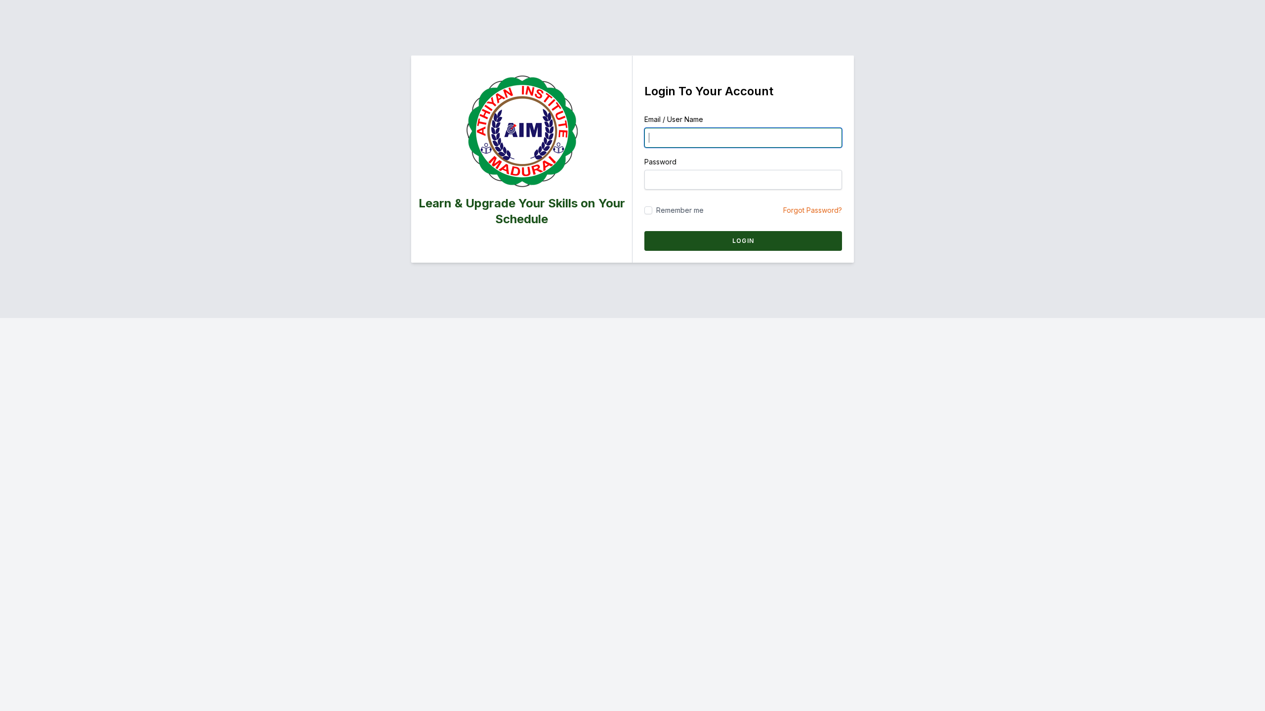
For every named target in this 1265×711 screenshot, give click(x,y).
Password (660, 162)
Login (743, 240)
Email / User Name (673, 119)
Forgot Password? (812, 210)
